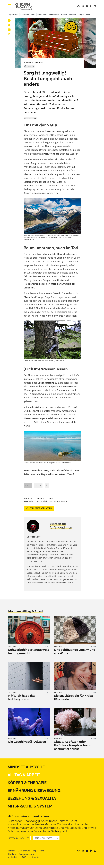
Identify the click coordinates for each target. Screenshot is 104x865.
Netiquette (34, 857)
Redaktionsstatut (27, 854)
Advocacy (72, 14)
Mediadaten (13, 857)
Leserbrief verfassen (40, 508)
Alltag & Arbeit (42, 501)
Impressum (38, 850)
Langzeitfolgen (13, 14)
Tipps (51, 501)
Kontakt (11, 850)
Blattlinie (12, 854)
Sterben (64, 14)
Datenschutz (24, 850)
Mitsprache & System (30, 806)
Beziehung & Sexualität (33, 798)
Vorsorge (63, 501)
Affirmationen (54, 14)
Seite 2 (38, 485)
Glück (33, 14)
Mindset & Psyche (26, 767)
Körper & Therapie (27, 782)
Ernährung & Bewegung (34, 790)
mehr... (88, 14)
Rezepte (81, 14)
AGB (24, 857)
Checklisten (25, 14)
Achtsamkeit (42, 14)
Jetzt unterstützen (44, 838)
